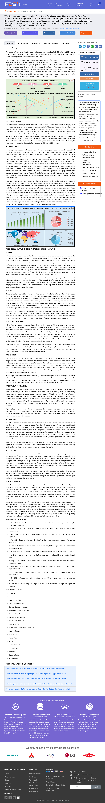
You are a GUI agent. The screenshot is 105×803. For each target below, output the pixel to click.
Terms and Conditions (33, 781)
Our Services (33, 792)
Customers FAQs (35, 774)
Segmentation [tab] (36, 43)
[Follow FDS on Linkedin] (5, 797)
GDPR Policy (33, 789)
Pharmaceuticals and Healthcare (69, 29)
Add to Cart (89, 74)
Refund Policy (50, 782)
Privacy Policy (34, 785)
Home (7, 774)
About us (8, 783)
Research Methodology (13, 789)
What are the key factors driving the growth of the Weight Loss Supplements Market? (36, 674)
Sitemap (8, 786)
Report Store (13, 11)
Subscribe (95, 787)
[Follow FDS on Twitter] (14, 797)
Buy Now (89, 79)
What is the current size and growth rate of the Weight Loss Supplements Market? (35, 669)
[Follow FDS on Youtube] (18, 797)
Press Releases (10, 777)
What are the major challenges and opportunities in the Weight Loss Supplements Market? (38, 689)
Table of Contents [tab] (23, 43)
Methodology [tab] (66, 43)
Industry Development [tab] (13, 48)
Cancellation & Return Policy (56, 785)
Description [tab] (9, 43)
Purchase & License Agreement (52, 789)
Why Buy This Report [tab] (51, 43)
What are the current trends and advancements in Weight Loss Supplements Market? (36, 679)
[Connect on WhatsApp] (92, 46)
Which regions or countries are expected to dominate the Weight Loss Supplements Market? (39, 684)
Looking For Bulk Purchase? (89, 86)
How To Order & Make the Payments (55, 778)
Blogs (7, 780)
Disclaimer (33, 777)
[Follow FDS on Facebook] (10, 797)
